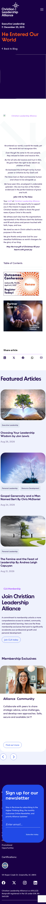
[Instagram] (25, 882)
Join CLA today (11, 639)
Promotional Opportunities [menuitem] (8, 846)
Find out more (12, 745)
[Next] (13, 757)
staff (10, 201)
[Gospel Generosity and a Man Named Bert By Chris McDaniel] (23, 468)
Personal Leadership (10, 488)
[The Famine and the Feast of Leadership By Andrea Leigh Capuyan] (23, 531)
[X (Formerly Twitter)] (14, 882)
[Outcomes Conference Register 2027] (23, 283)
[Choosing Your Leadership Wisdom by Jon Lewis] (23, 404)
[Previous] (3, 757)
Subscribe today (32, 834)
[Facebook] (3, 882)
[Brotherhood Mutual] (23, 314)
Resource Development (30, 488)
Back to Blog (10, 48)
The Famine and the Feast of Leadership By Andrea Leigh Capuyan (19, 562)
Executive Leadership (10, 425)
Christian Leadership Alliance (27, 201)
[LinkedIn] (35, 882)
